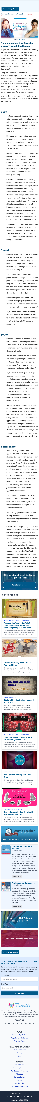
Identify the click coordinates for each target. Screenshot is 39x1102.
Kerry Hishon (20, 39)
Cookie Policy (19, 1083)
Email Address (6, 984)
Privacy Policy (19, 1077)
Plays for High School (19, 1035)
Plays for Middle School (19, 1038)
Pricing (19, 1053)
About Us (19, 1074)
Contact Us (19, 1065)
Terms (19, 1080)
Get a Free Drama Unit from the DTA (19, 839)
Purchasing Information (19, 1071)
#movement (4, 16)
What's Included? (19, 1050)
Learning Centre (19, 1068)
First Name (5, 975)
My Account (16, 1093)
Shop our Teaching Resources (19, 939)
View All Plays (19, 1041)
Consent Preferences (19, 1086)
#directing (29, 14)
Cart (25, 1093)
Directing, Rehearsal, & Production (12, 14)
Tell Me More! (16, 877)
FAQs (19, 1056)
